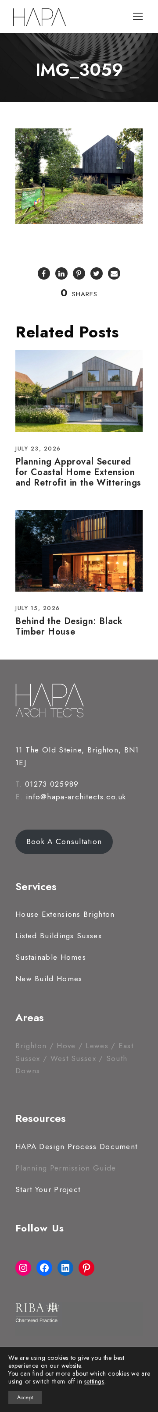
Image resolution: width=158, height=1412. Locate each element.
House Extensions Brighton (65, 914)
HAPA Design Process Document (76, 1146)
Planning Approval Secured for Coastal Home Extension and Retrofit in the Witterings (78, 472)
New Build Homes (49, 978)
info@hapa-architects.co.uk (76, 796)
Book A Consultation (64, 841)
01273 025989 (52, 784)
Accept (25, 1397)
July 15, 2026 (37, 608)
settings (94, 1381)
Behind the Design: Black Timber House (68, 626)
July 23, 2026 (38, 448)
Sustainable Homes (50, 957)
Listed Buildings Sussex (58, 935)
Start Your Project (47, 1189)
